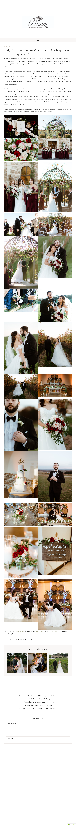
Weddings (7, 46)
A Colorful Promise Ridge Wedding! (37, 664)
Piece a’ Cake (54, 631)
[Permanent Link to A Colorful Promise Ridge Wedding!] (37, 672)
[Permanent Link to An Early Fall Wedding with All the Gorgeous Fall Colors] (17, 672)
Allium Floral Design (38, 22)
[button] (38, 40)
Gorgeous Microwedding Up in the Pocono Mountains (38, 708)
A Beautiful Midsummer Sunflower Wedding (38, 705)
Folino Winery (20, 631)
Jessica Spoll (40, 631)
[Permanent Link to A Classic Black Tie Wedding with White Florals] (58, 672)
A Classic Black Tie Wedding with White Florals (58, 664)
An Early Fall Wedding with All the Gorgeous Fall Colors (17, 666)
